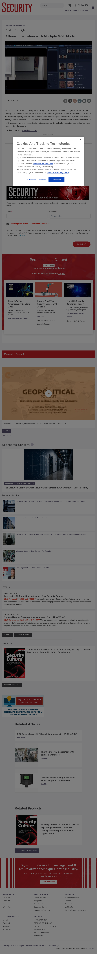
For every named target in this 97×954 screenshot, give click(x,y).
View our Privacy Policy (58, 172)
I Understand (56, 180)
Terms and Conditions (43, 163)
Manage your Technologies (36, 180)
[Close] (80, 139)
